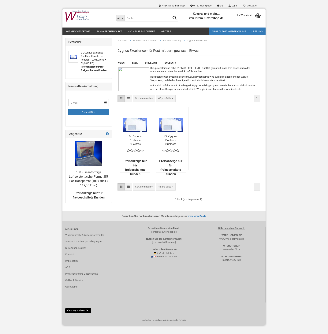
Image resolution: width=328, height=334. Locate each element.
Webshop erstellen (152, 320)
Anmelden (88, 112)
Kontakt (69, 254)
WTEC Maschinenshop (173, 5)
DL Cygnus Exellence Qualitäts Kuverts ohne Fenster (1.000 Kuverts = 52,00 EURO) (135, 140)
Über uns (257, 31)
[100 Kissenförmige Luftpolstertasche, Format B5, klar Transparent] (88, 153)
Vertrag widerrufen (78, 310)
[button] (220, 6)
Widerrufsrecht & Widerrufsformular (84, 235)
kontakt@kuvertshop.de (164, 231)
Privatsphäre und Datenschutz (81, 273)
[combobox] (144, 98)
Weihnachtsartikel (78, 31)
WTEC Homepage (202, 5)
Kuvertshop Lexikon (75, 248)
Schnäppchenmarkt (109, 31)
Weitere (166, 31)
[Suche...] (174, 18)
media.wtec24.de (231, 259)
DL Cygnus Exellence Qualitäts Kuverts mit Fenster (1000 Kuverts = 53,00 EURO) (170, 140)
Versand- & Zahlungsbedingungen (83, 241)
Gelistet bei (71, 286)
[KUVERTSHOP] (87, 16)
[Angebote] (107, 134)
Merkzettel (251, 5)
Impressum (71, 260)
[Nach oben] (317, 328)
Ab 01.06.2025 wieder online (229, 31)
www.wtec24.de (197, 216)
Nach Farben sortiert (141, 31)
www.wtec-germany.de (231, 238)
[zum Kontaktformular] (164, 242)
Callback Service (74, 280)
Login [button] (234, 5)
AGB (67, 267)
